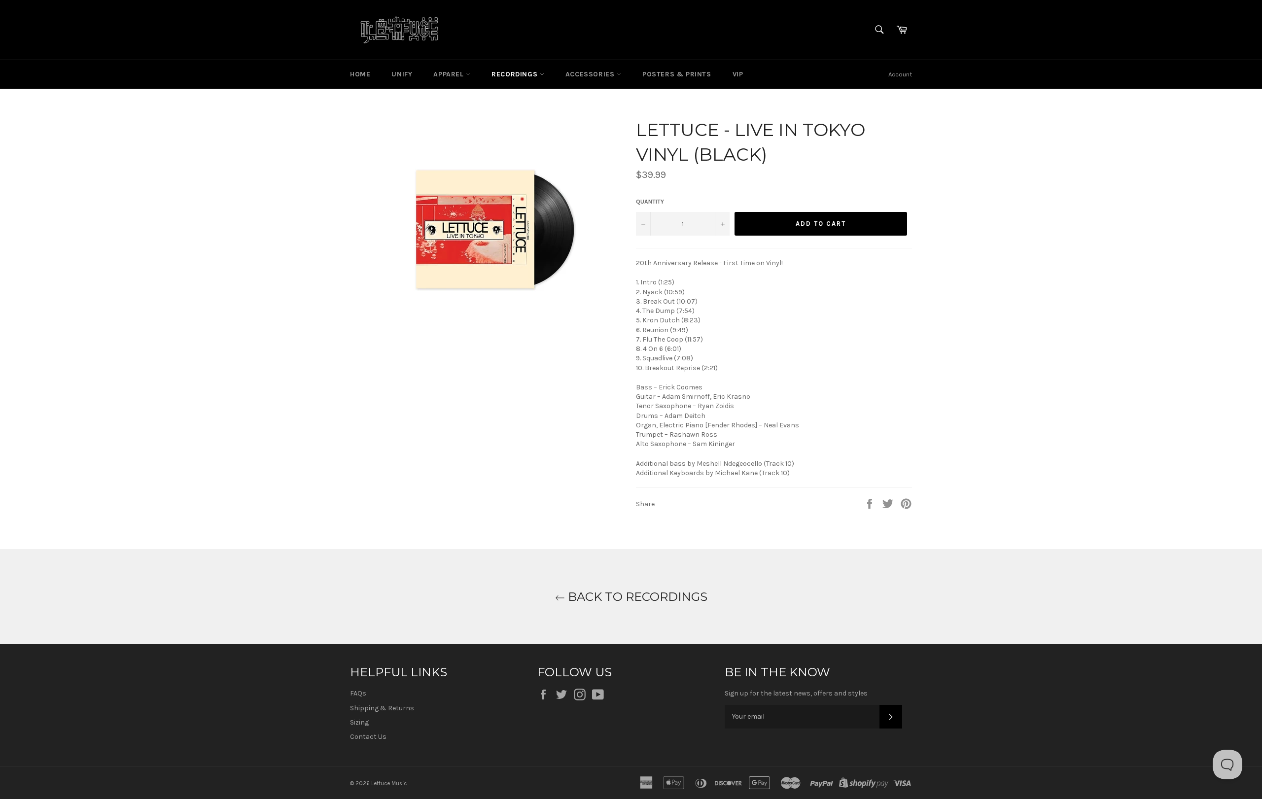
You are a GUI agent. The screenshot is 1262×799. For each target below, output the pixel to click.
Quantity (650, 201)
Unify (401, 74)
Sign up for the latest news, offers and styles (796, 693)
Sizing (359, 722)
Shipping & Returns (382, 708)
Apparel (449, 74)
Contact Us (368, 736)
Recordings (515, 74)
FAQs (358, 693)
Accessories (591, 74)
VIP (738, 74)
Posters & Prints (676, 74)
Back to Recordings (636, 597)
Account (900, 74)
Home (360, 74)
